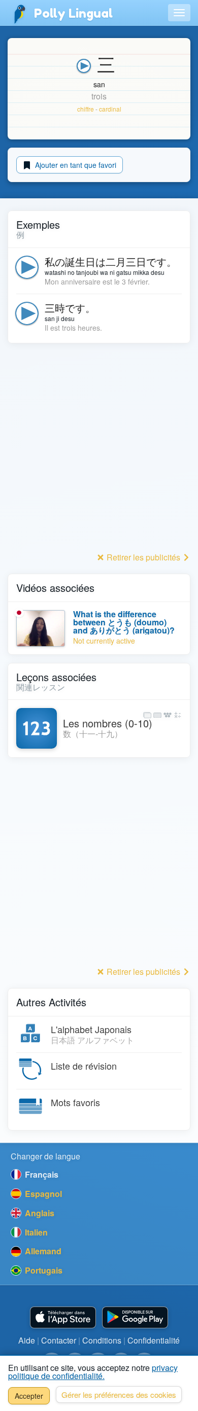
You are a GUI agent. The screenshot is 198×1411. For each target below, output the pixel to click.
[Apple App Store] (63, 1317)
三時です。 (70, 307)
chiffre (85, 108)
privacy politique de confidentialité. (93, 1372)
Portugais (42, 1270)
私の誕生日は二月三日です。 (111, 261)
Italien (35, 1232)
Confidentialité (153, 1340)
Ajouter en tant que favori (74, 165)
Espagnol (42, 1194)
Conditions (101, 1340)
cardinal (110, 108)
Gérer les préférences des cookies (118, 1394)
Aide (26, 1340)
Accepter (29, 1396)
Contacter (58, 1340)
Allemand (42, 1251)
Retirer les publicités (143, 557)
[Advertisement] (99, 450)
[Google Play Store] (135, 1317)
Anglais (38, 1213)
